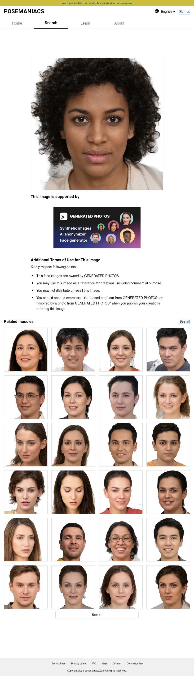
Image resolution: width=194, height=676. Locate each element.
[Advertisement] (97, 43)
